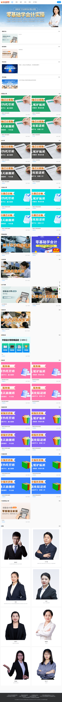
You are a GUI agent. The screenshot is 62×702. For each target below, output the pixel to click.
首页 (12, 2)
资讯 (25, 2)
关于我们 (35, 2)
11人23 (20, 34)
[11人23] (10, 38)
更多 (59, 31)
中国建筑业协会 (34, 695)
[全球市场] (10, 53)
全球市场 (20, 49)
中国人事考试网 (22, 696)
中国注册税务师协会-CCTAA (48, 695)
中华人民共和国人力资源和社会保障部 (31, 697)
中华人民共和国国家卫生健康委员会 (47, 696)
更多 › (60, 93)
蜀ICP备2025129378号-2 (33, 699)
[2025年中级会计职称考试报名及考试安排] (10, 84)
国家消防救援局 (24, 695)
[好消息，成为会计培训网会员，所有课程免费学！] (10, 68)
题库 (21, 2)
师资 (30, 2)
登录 (59, 2)
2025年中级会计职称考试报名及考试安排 (27, 80)
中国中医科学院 (32, 696)
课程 (17, 2)
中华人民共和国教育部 (12, 695)
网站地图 (45, 699)
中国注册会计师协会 (11, 696)
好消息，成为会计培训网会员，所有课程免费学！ (29, 64)
